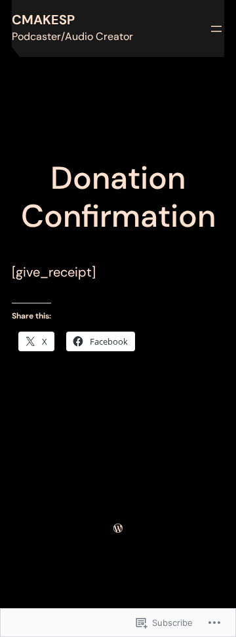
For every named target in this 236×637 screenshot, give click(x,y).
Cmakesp (43, 19)
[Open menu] (216, 29)
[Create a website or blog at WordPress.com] (118, 527)
